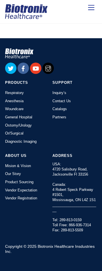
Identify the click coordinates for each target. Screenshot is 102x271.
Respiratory (14, 93)
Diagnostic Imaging (21, 141)
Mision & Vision (18, 166)
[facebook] (23, 68)
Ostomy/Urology (18, 125)
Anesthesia (14, 101)
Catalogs (59, 109)
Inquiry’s (59, 93)
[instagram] (48, 68)
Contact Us (61, 101)
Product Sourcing (19, 182)
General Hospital (18, 117)
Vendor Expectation (21, 190)
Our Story (13, 174)
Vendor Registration (21, 198)
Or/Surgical (14, 133)
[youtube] (35, 68)
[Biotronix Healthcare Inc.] (26, 16)
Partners (59, 117)
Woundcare (14, 109)
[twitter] (10, 68)
